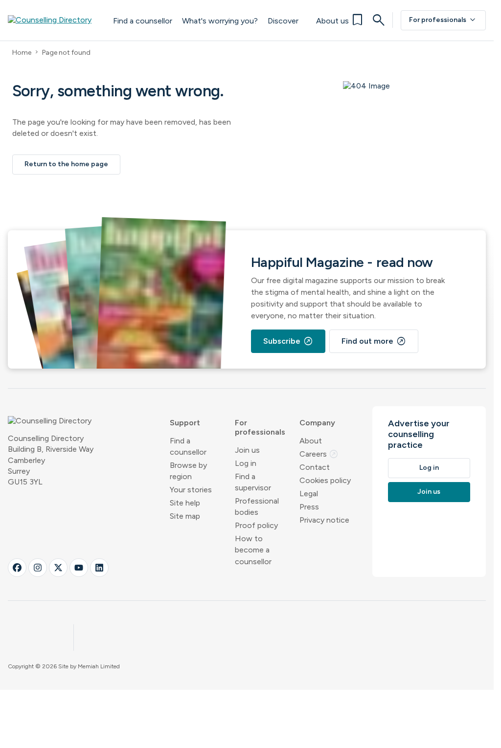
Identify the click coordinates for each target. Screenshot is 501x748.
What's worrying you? (220, 20)
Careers (319, 454)
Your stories (191, 489)
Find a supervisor (253, 482)
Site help (185, 502)
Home (21, 52)
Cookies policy (325, 480)
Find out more (374, 341)
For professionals (443, 20)
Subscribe (288, 341)
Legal (308, 493)
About (310, 440)
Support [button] (185, 422)
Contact (314, 467)
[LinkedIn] (99, 567)
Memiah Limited (99, 666)
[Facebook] (17, 567)
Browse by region (188, 471)
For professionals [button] (260, 427)
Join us (247, 450)
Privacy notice (324, 520)
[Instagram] (37, 567)
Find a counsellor (142, 20)
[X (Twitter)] (58, 567)
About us (332, 20)
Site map (185, 516)
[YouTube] (79, 567)
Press (309, 506)
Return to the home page (66, 164)
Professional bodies (257, 506)
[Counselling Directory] (55, 20)
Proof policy (256, 525)
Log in (245, 463)
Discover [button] (283, 20)
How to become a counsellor (253, 550)
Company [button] (317, 422)
